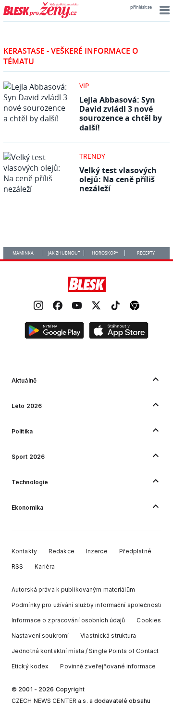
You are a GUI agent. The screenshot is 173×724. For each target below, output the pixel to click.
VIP (84, 85)
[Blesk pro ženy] (40, 16)
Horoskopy (105, 253)
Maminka (23, 253)
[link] (38, 307)
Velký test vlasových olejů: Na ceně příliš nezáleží (118, 179)
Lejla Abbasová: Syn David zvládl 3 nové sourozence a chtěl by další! (120, 113)
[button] (163, 10)
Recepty (146, 253)
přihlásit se (141, 7)
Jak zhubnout (64, 253)
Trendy (92, 156)
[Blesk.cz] (87, 284)
